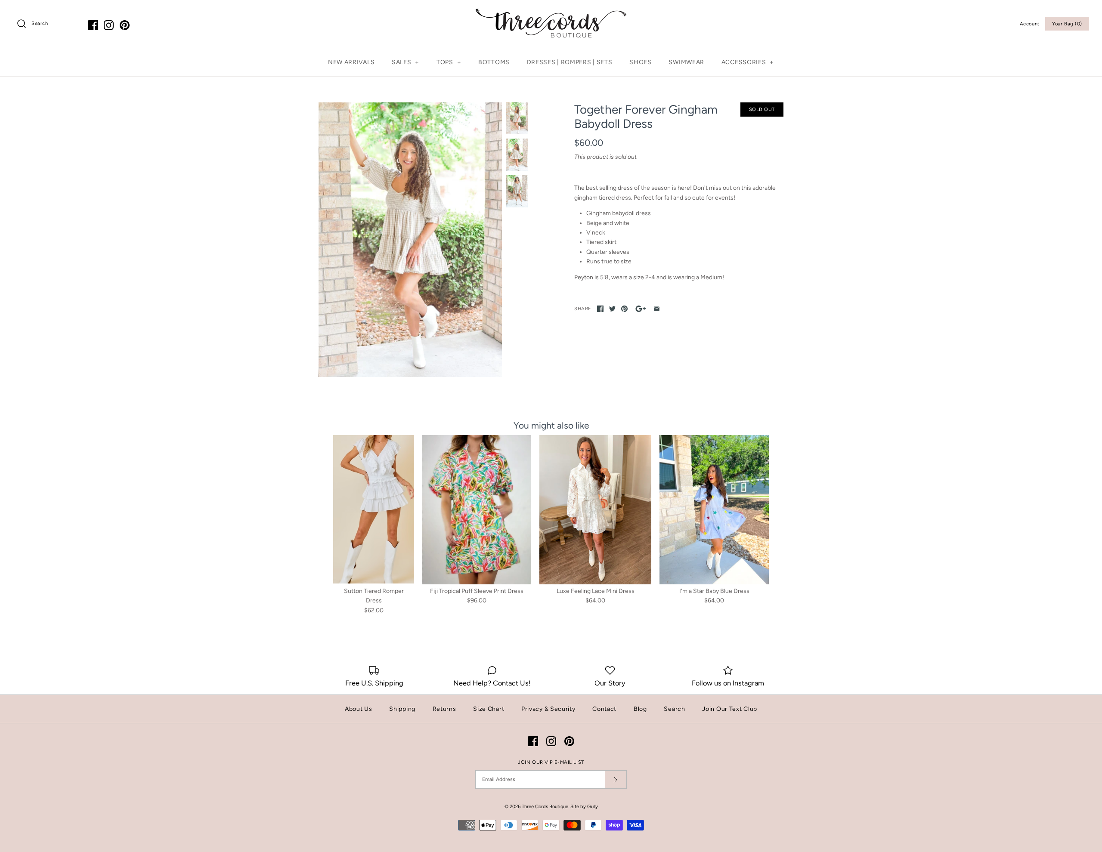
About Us (358, 709)
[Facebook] (93, 25)
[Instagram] (109, 25)
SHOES (640, 62)
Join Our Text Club (729, 709)
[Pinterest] (125, 25)
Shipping (402, 709)
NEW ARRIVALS (351, 62)
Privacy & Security (548, 709)
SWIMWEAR (686, 62)
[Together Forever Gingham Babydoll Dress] (410, 239)
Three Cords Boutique (545, 806)
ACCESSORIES (747, 62)
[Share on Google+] (640, 309)
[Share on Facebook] (600, 309)
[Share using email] (656, 309)
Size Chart (488, 709)
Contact (604, 709)
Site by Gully (584, 806)
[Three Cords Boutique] (551, 13)
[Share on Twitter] (612, 309)
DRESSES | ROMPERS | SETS (570, 62)
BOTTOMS (494, 62)
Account (1030, 24)
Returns (444, 709)
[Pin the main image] (624, 309)
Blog (640, 709)
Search (674, 709)
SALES (405, 62)
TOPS (448, 62)
